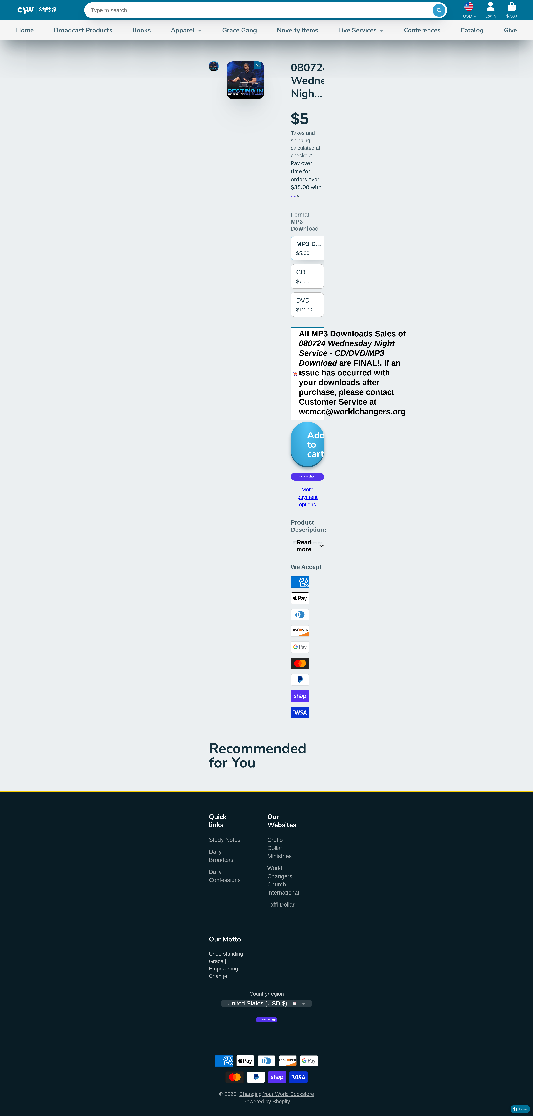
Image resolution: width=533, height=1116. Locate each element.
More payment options (307, 496)
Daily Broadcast (222, 855)
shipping (300, 140)
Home (25, 30)
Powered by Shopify (266, 1101)
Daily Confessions (225, 876)
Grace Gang (239, 30)
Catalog (472, 30)
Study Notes (225, 840)
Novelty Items (297, 30)
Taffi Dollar (281, 904)
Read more (303, 546)
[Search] (439, 10)
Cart (511, 10)
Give (510, 30)
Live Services (357, 30)
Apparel (183, 30)
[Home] (37, 10)
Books (141, 30)
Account (490, 10)
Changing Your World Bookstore (276, 1094)
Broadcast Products (83, 30)
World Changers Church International (283, 880)
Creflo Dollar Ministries (279, 848)
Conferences (422, 30)
